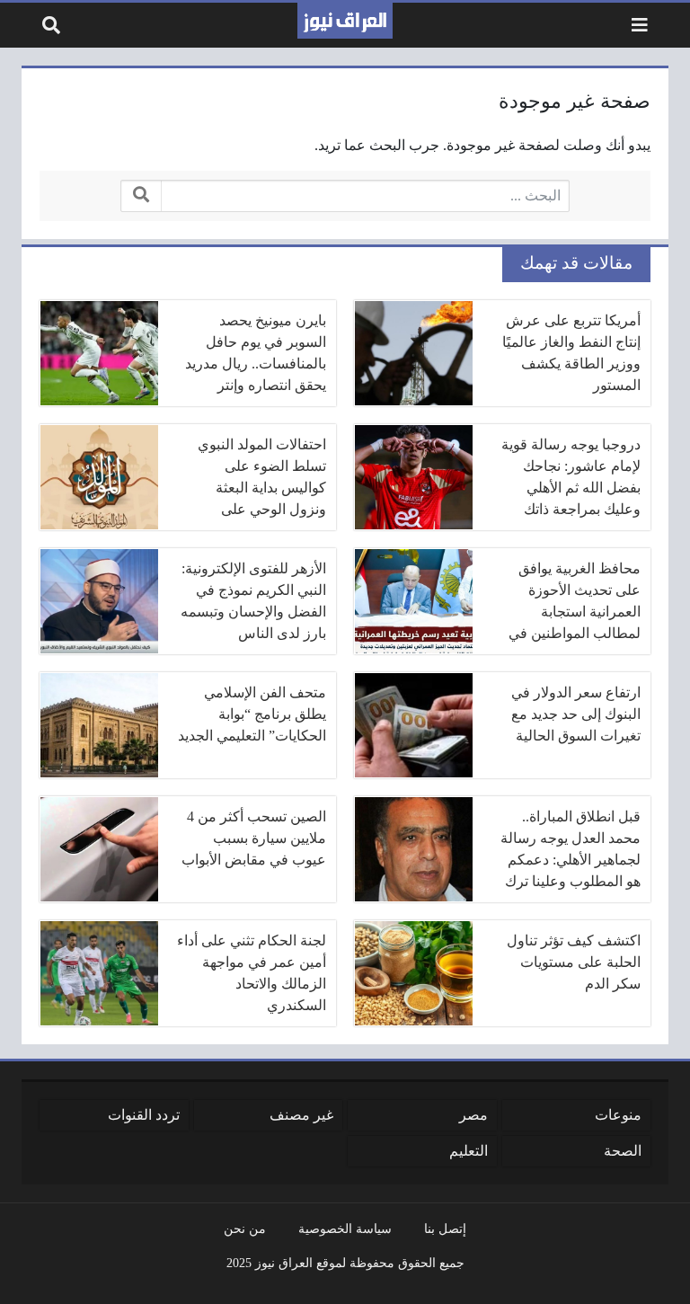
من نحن (245, 1228)
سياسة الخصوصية (345, 1228)
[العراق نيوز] (345, 21)
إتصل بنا (445, 1228)
